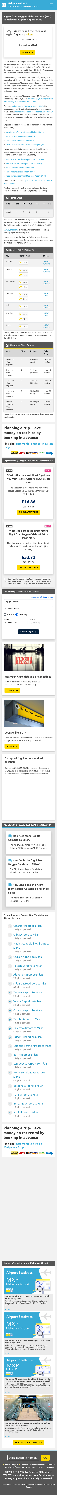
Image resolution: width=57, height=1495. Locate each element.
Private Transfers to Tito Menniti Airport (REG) (25, 132)
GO (45, 1457)
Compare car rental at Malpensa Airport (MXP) (25, 159)
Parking (51, 1465)
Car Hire (24, 1465)
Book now (27, 52)
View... (7, 1309)
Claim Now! (12, 690)
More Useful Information (28, 1443)
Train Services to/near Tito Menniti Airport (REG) (25, 145)
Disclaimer (31, 1467)
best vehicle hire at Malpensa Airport (23, 1145)
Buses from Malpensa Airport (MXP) (21, 168)
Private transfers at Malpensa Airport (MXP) (24, 164)
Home (7, 1465)
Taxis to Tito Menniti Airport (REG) (20, 140)
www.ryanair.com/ (11, 230)
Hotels (8, 1467)
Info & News (18, 1467)
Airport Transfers (37, 1465)
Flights (15, 1465)
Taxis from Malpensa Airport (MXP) (20, 172)
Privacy (41, 1467)
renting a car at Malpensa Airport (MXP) (28, 106)
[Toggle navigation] (51, 5)
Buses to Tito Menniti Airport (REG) (20, 136)
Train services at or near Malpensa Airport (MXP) (26, 176)
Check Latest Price (28, 512)
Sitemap (50, 1467)
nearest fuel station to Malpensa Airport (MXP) (34, 112)
